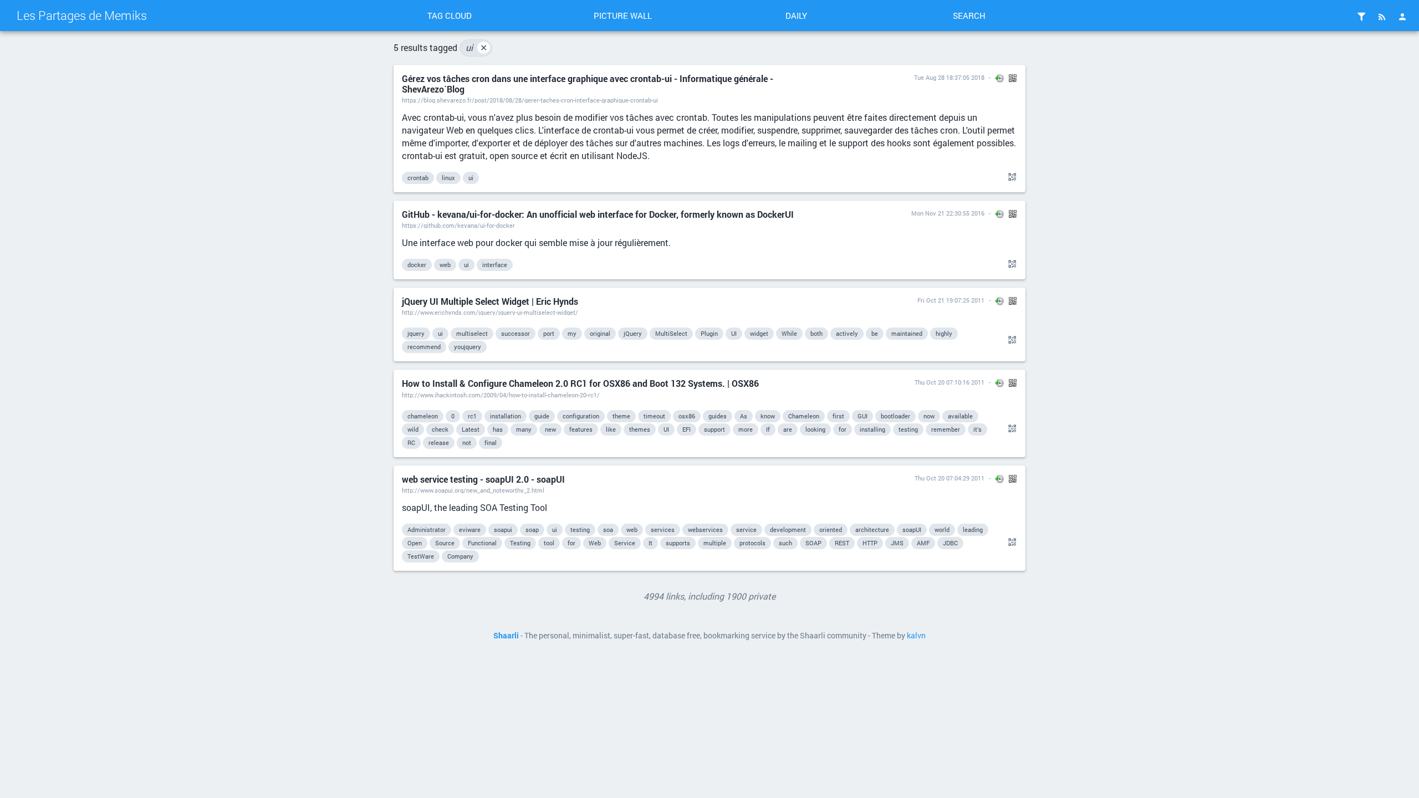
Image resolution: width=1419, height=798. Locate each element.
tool (549, 543)
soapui (503, 529)
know (767, 416)
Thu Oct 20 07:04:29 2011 (949, 478)
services (663, 529)
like (611, 429)
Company (460, 556)
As (743, 416)
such (785, 543)
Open (414, 543)
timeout (654, 416)
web (445, 264)
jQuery (633, 333)
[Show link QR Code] (1010, 177)
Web (595, 543)
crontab (417, 177)
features (581, 429)
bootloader (895, 416)
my (572, 333)
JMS (897, 543)
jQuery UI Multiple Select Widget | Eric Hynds (490, 301)
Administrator (426, 529)
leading (973, 529)
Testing (520, 543)
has (498, 429)
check (440, 429)
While (789, 333)
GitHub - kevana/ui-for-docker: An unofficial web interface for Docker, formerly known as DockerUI (598, 214)
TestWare (420, 556)
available (960, 416)
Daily (796, 15)
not (466, 442)
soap (532, 529)
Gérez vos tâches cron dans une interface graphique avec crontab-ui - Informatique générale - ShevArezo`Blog (587, 83)
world (942, 529)
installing (872, 429)
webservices (705, 529)
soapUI (911, 529)
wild (412, 429)
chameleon (422, 416)
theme (621, 416)
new (550, 429)
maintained (906, 333)
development (788, 529)
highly (944, 333)
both (816, 333)
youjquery (467, 346)
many (524, 429)
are (787, 429)
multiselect (472, 333)
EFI (686, 429)
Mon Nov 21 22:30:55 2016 (947, 213)
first (838, 416)
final (490, 442)
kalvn (916, 636)
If (768, 429)
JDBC (950, 543)
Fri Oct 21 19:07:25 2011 (950, 300)
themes (639, 429)
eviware (470, 529)
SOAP (813, 543)
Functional (482, 543)
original (600, 333)
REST (842, 543)
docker (416, 264)
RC (411, 442)
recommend (424, 346)
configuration (581, 416)
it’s (977, 429)
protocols (752, 543)
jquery (416, 333)
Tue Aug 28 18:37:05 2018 (949, 77)
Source (445, 543)
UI (734, 333)
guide (541, 416)
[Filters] (1361, 16)
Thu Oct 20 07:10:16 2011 (949, 382)
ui (476, 47)
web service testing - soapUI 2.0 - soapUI (483, 479)
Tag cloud (449, 15)
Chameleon (803, 416)
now (929, 416)
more (745, 429)
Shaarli (506, 636)
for (842, 429)
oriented (830, 529)
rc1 (472, 416)
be (874, 333)
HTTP (869, 543)
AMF (923, 543)
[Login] (1402, 16)
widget (759, 333)
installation (505, 416)
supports (678, 543)
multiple (714, 543)
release (438, 442)
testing (908, 429)
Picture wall (623, 15)
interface (494, 264)
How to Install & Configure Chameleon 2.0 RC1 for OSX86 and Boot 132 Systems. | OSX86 (580, 383)
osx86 (686, 416)
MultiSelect (671, 333)
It (650, 543)
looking (815, 429)
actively (847, 333)
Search (969, 15)
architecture (872, 529)
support (714, 429)
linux (448, 177)
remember (945, 429)
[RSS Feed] (1382, 16)
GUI (862, 416)
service (746, 529)
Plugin (709, 333)
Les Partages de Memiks (82, 15)
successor (515, 333)
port (548, 333)
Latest (470, 429)
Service (624, 543)
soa (608, 529)
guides (717, 416)
